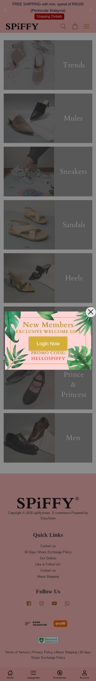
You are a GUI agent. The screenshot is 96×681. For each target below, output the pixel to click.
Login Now (48, 343)
